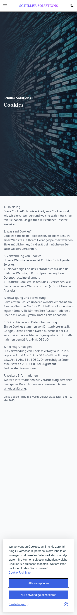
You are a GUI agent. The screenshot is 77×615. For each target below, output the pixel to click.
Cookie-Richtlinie (20, 572)
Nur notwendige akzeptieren (38, 595)
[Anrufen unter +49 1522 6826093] (72, 6)
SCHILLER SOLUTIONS (38, 6)
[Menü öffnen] (5, 6)
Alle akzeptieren (38, 583)
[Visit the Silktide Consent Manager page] (66, 604)
